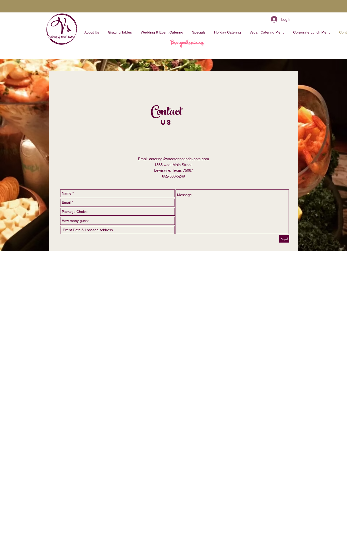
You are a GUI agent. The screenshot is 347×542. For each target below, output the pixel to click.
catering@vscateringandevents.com (179, 159)
